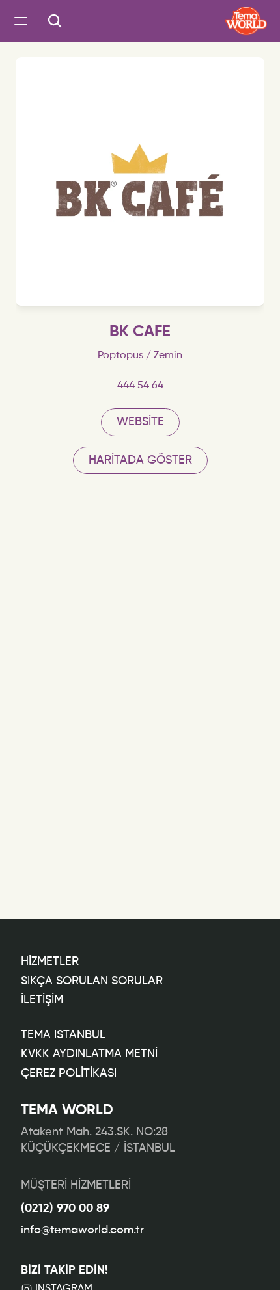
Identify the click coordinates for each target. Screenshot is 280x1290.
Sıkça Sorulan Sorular (92, 981)
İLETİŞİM (42, 1000)
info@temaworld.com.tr (82, 1230)
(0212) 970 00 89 (65, 1209)
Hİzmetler (50, 961)
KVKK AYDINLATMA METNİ (89, 1054)
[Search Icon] (55, 21)
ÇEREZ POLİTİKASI (69, 1073)
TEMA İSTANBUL (63, 1035)
